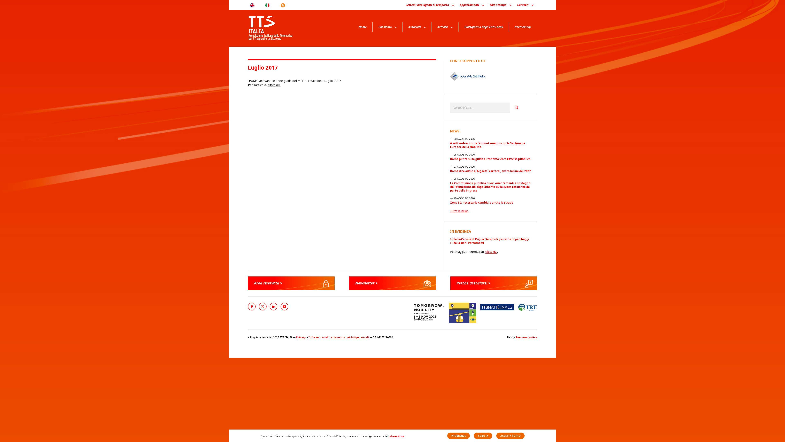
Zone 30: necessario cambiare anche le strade (481, 202)
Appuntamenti (469, 5)
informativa (396, 436)
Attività (442, 27)
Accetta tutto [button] (510, 435)
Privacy (301, 337)
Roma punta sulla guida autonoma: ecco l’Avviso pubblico (490, 159)
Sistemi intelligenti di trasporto (427, 5)
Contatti (522, 5)
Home (363, 27)
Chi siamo (385, 27)
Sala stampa (498, 5)
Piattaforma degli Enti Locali (483, 27)
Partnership (523, 27)
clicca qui (274, 85)
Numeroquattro (526, 337)
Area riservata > (268, 283)
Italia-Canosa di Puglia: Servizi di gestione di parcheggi (490, 239)
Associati (414, 27)
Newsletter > (366, 283)
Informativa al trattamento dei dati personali (338, 337)
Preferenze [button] (458, 435)
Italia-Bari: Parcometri (468, 243)
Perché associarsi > (473, 283)
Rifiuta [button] (483, 435)
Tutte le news (459, 211)
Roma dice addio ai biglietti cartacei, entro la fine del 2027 (490, 171)
